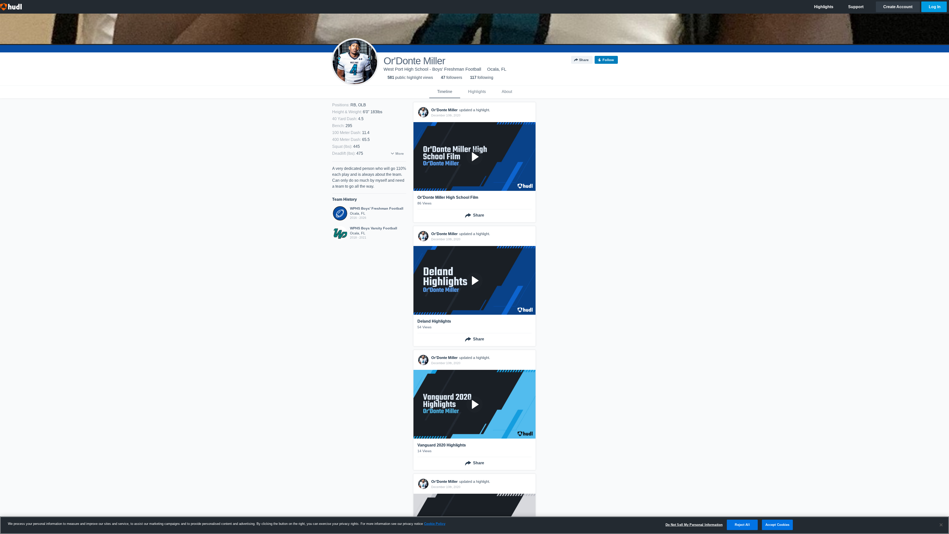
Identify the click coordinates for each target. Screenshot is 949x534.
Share (584, 60)
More (399, 154)
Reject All (742, 525)
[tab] (444, 92)
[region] (474, 525)
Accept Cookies (777, 525)
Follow (608, 60)
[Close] (941, 524)
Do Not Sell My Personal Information (694, 525)
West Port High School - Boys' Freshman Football (432, 69)
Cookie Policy (434, 524)
